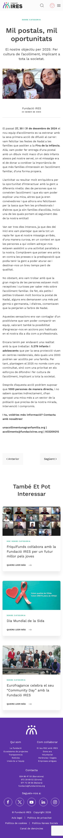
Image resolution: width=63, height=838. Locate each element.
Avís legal (17, 817)
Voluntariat (47, 754)
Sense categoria (31, 20)
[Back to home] (13, 5)
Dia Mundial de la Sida (25, 621)
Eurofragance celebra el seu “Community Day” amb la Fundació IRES (30, 690)
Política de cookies (16, 823)
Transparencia (16, 754)
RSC (9, 541)
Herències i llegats (47, 758)
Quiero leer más (16, 565)
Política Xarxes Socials (45, 823)
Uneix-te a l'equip (15, 761)
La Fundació (16, 748)
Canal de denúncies (31, 828)
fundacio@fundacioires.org (31, 786)
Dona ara (47, 751)
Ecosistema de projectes (16, 751)
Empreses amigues (47, 761)
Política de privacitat (39, 817)
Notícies (16, 758)
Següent (49, 458)
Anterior (13, 458)
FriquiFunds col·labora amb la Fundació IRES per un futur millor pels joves (31, 551)
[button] (42, 5)
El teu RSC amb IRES (47, 748)
